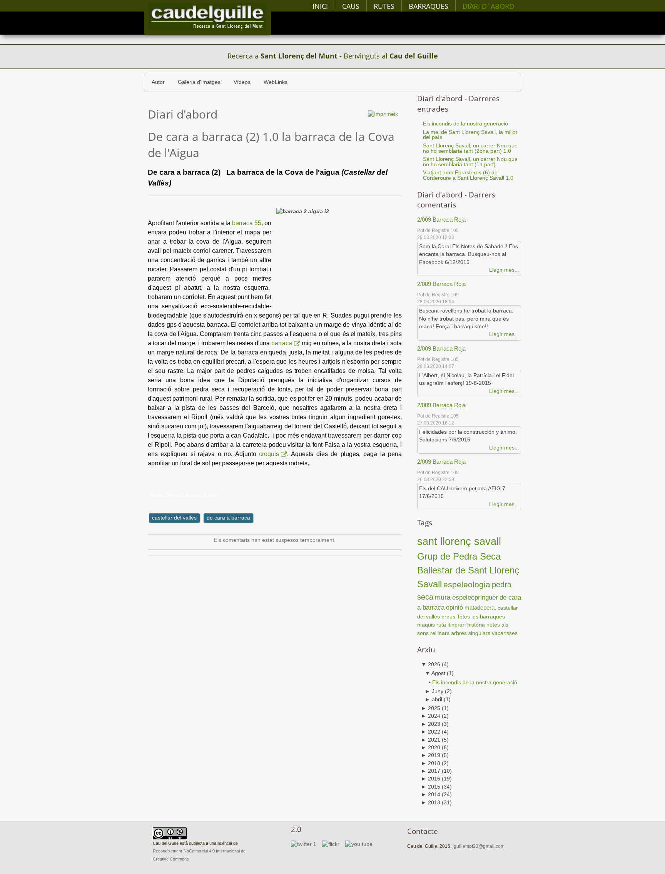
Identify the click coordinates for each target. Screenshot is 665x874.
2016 (430, 779)
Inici (320, 6)
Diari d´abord (488, 6)
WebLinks (275, 82)
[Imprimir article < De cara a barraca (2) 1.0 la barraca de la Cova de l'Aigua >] (383, 114)
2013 (430, 802)
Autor (158, 82)
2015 (430, 787)
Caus (350, 6)
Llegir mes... (504, 270)
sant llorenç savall (459, 541)
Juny (434, 691)
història (476, 625)
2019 (430, 755)
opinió (454, 607)
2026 (430, 664)
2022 (430, 732)
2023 (430, 724)
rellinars (439, 633)
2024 (430, 716)
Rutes (384, 6)
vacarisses (505, 633)
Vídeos (242, 82)
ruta (441, 625)
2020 (430, 747)
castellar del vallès (174, 518)
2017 (430, 771)
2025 (430, 708)
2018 (430, 763)
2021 (430, 740)
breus (448, 616)
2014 (430, 794)
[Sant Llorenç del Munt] (207, 16)
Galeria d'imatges (199, 82)
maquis (426, 625)
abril (433, 699)
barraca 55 (246, 223)
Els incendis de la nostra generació (474, 682)
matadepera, (481, 608)
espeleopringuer (475, 597)
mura (443, 597)
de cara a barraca (228, 518)
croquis (269, 454)
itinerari (457, 625)
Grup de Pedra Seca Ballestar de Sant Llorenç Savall (468, 570)
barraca (281, 343)
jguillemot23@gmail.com (479, 846)
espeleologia (466, 584)
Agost (435, 673)
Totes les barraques (481, 616)
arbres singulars (470, 633)
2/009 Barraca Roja (441, 219)
